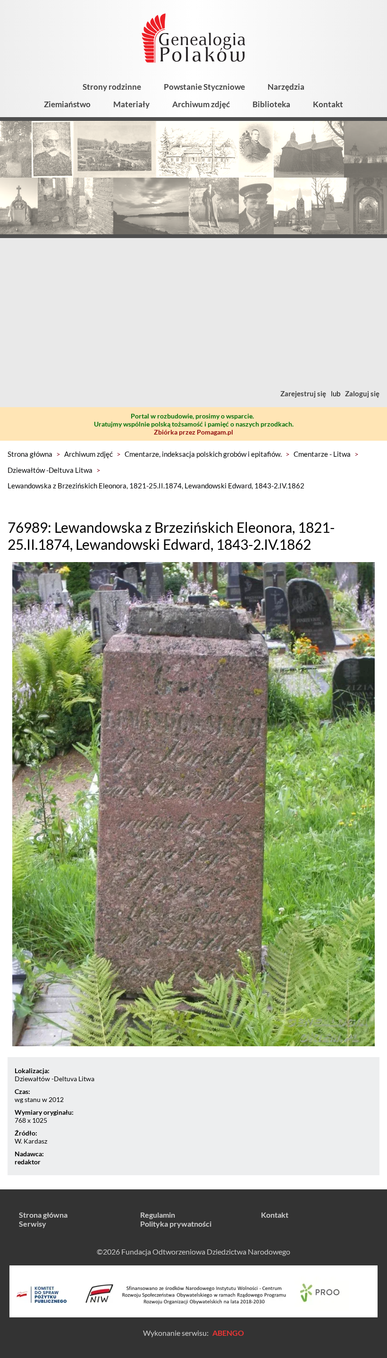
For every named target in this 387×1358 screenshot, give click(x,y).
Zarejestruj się (303, 393)
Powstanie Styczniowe (204, 87)
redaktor (28, 1162)
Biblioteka (271, 104)
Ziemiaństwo (67, 104)
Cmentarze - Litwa (322, 454)
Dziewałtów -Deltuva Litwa (50, 470)
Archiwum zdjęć (201, 104)
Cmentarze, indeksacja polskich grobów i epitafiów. (203, 454)
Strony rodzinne (112, 87)
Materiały (131, 104)
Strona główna (30, 454)
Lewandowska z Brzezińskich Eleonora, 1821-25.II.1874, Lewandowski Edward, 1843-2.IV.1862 (156, 485)
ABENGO (228, 1332)
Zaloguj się (362, 393)
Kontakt (328, 104)
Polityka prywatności (175, 1223)
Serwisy (32, 1223)
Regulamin (157, 1214)
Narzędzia (286, 87)
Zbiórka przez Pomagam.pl (193, 432)
